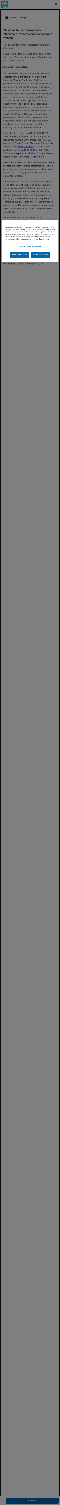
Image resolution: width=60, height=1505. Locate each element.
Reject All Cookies (19, 255)
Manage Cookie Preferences (30, 247)
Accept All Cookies (40, 255)
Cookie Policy (44, 239)
